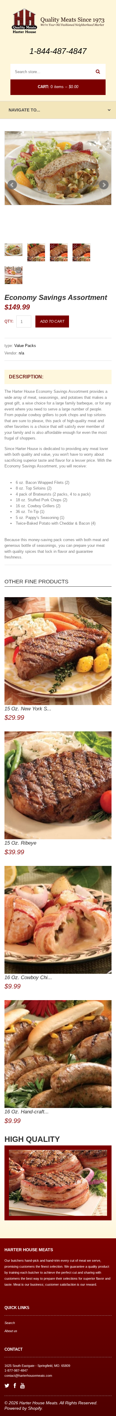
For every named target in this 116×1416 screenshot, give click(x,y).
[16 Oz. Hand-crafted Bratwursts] (58, 1054)
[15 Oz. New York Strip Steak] (58, 651)
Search (9, 1323)
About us (10, 1331)
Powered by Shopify (23, 1408)
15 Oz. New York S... (27, 709)
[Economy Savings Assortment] (58, 168)
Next (104, 185)
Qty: (8, 321)
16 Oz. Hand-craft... (26, 1112)
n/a (21, 353)
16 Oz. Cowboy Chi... (28, 977)
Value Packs (25, 345)
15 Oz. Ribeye (20, 843)
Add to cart (52, 321)
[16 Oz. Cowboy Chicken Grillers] (58, 920)
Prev (12, 185)
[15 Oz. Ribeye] (58, 785)
